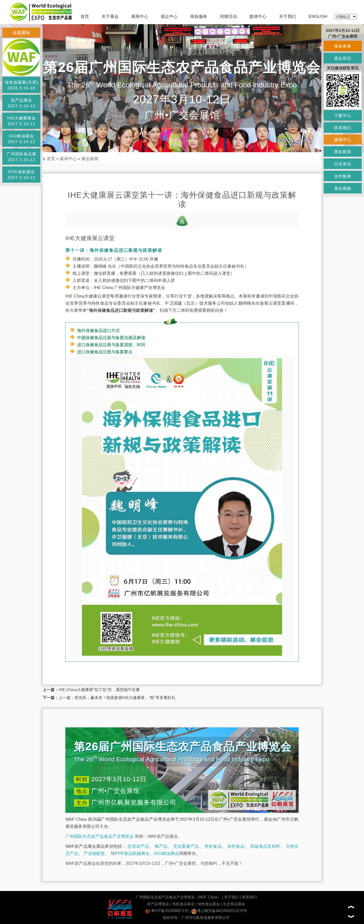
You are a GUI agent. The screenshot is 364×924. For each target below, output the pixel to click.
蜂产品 (161, 846)
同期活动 (228, 16)
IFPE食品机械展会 (132, 853)
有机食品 (213, 846)
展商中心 (139, 16)
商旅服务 (198, 16)
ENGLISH (318, 16)
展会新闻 (89, 158)
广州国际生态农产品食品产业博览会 (99, 836)
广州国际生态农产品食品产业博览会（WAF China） (178, 897)
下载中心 (342, 115)
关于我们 (287, 16)
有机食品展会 (183, 904)
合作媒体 (342, 176)
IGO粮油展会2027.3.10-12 (21, 139)
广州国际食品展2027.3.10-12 (21, 157)
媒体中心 (257, 16)
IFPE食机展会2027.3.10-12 (21, 175)
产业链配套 (94, 853)
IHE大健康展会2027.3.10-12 (21, 121)
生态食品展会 (234, 904)
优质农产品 (138, 846)
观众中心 (169, 16)
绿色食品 (236, 846)
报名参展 (342, 46)
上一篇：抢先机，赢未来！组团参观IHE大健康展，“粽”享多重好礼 (117, 697)
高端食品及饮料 (265, 846)
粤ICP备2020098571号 (169, 911)
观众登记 (342, 58)
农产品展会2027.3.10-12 (21, 103)
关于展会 (110, 16)
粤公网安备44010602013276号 (222, 911)
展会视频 (342, 188)
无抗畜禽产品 (186, 846)
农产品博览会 (158, 904)
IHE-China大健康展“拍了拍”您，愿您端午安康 (99, 689)
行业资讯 (342, 164)
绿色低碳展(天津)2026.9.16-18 (21, 85)
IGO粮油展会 (166, 853)
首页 (84, 16)
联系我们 (249, 897)
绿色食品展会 (209, 904)
